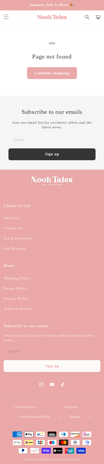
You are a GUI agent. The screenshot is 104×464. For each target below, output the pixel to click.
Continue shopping (52, 73)
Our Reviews (15, 248)
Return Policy (15, 288)
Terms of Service (18, 309)
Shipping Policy (17, 278)
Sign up (52, 154)
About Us (12, 218)
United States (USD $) (34, 417)
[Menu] (6, 17)
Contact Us (13, 228)
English (74, 417)
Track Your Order (18, 238)
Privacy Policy (16, 298)
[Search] (87, 17)
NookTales (42, 459)
